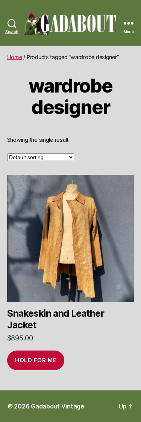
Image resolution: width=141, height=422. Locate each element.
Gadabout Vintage (57, 406)
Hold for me (35, 360)
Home (14, 57)
